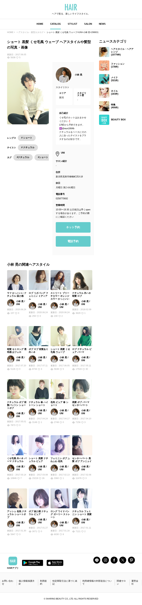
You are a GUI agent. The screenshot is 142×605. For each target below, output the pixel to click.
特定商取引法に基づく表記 (64, 582)
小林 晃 (78, 74)
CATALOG (55, 24)
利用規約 (43, 582)
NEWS (102, 24)
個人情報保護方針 (26, 582)
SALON (88, 24)
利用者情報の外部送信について (97, 582)
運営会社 (134, 582)
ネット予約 (73, 227)
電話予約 (73, 241)
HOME (40, 24)
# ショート (26, 137)
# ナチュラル (27, 147)
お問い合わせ (7, 582)
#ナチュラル (23, 157)
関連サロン (121, 582)
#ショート (43, 157)
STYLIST (72, 24)
